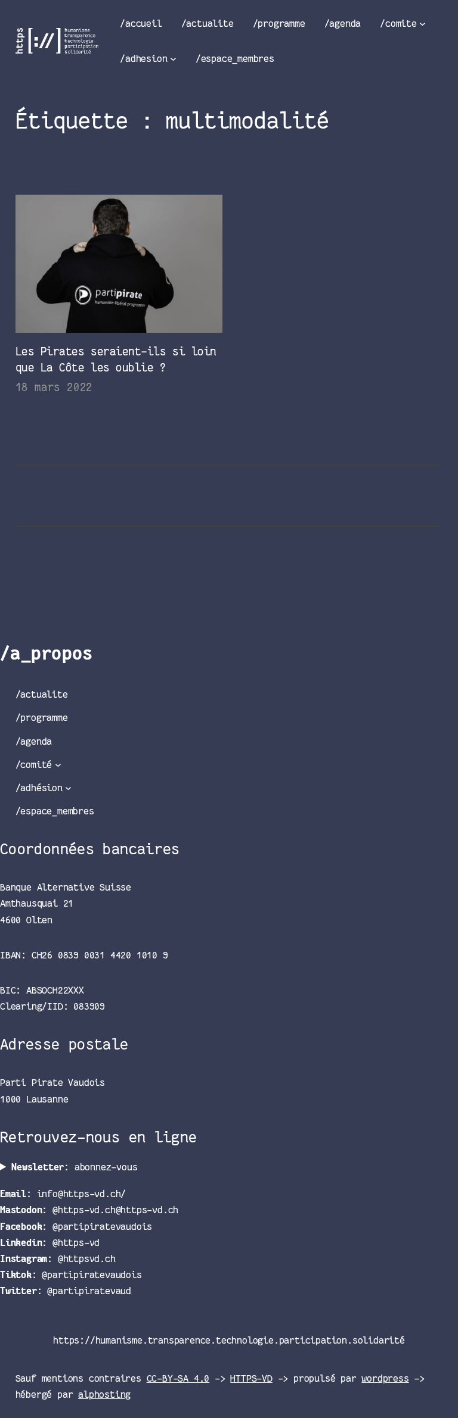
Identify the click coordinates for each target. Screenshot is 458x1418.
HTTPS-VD (251, 1378)
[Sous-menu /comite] (422, 23)
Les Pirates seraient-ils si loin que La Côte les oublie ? (116, 359)
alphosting (104, 1394)
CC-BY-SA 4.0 (178, 1378)
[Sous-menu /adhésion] (68, 788)
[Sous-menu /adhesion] (173, 58)
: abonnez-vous (74, 1167)
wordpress (385, 1378)
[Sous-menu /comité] (58, 764)
